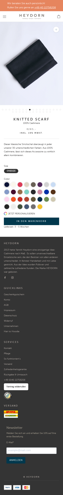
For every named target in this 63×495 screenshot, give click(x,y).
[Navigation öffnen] (4, 16)
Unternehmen (11, 326)
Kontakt (8, 348)
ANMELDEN (15, 460)
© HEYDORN (31, 477)
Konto (7, 300)
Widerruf (8, 321)
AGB (6, 305)
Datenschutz (10, 316)
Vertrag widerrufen (16, 387)
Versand (8, 364)
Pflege (7, 353)
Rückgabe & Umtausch (15, 375)
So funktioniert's (12, 359)
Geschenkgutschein (14, 294)
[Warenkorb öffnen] (58, 16)
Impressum (9, 310)
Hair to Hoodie (11, 331)
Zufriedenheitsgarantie (15, 369)
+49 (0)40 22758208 (14, 380)
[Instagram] (12, 277)
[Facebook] (5, 277)
